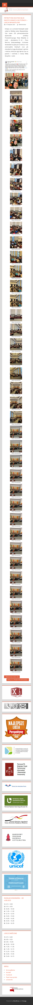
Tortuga (24, 1001)
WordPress (16, 1001)
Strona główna (10, 970)
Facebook (9, 975)
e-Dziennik (9, 980)
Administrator (22, 24)
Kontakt (8, 972)
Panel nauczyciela (11, 977)
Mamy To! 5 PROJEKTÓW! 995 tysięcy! (17, 679)
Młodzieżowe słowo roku (12, 676)
